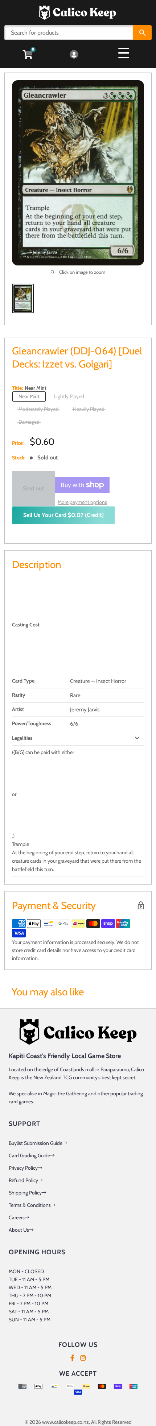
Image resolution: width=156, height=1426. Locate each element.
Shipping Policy (25, 1192)
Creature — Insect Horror (98, 681)
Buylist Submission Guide (35, 1143)
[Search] (142, 32)
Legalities (22, 738)
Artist (18, 709)
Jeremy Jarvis (84, 709)
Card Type (23, 680)
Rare (75, 695)
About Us (19, 1230)
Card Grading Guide (29, 1155)
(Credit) (63, 515)
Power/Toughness (31, 723)
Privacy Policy (23, 1168)
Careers (17, 1217)
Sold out (33, 488)
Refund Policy (23, 1180)
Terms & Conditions (30, 1205)
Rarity (18, 695)
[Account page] (74, 55)
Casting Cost (26, 624)
